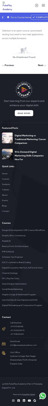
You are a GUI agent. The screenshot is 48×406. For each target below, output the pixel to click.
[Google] (34, 400)
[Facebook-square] (18, 400)
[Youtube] (29, 400)
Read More (24, 113)
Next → (42, 65)
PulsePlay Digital (28, 394)
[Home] (24, 90)
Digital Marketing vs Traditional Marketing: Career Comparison (30, 139)
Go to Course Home (20, 17)
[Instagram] (13, 400)
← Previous (8, 65)
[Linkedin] (24, 400)
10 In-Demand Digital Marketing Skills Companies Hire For (29, 155)
